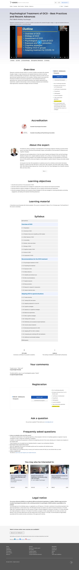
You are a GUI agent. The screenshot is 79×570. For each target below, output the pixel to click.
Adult (13, 60)
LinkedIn (17, 539)
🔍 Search (66, 6)
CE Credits (31, 549)
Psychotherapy (26, 60)
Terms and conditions (56, 554)
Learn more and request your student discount (25, 452)
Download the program (60, 80)
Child (18, 60)
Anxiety (47, 60)
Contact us (54, 548)
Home (11, 6)
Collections (8, 549)
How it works (21, 6)
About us (31, 6)
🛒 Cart (61, 6)
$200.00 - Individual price (60, 71)
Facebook (23, 539)
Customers (54, 549)
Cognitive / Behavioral (37, 60)
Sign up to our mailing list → (17, 532)
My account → (65, 2)
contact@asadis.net (49, 422)
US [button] (59, 2)
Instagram (29, 539)
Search (53, 551)
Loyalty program (32, 551)
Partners (26, 6)
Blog (53, 552)
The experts (8, 551)
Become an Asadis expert (34, 548)
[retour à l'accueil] (13, 2)
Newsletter (54, 546)
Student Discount (33, 552)
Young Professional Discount (35, 554)
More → (44, 171)
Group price (56, 73)
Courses (15, 6)
